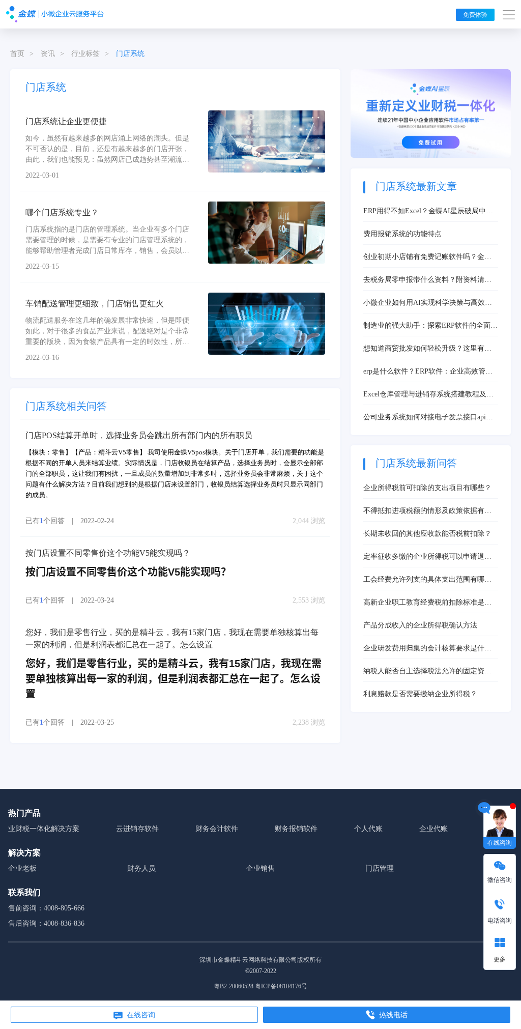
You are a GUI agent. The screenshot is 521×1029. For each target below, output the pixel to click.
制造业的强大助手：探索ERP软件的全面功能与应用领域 (430, 326)
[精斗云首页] (55, 14)
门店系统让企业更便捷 (66, 121)
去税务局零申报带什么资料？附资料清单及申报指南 (427, 280)
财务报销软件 (296, 829)
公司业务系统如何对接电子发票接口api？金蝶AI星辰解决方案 (428, 417)
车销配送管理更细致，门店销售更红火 (94, 303)
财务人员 (141, 868)
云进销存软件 (137, 829)
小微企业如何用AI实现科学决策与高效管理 (427, 303)
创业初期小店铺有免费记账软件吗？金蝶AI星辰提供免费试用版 (427, 257)
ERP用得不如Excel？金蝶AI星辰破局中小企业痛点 (428, 211)
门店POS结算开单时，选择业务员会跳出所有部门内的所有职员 (138, 435)
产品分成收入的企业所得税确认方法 (420, 625)
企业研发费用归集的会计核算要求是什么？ (423, 648)
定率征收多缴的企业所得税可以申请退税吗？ (427, 557)
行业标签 (85, 54)
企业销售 (260, 868)
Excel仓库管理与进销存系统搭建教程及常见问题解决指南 (428, 394)
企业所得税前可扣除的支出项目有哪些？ (427, 488)
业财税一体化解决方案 (43, 829)
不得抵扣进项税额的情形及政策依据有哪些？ (427, 511)
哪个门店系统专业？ (62, 212)
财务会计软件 (216, 829)
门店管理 (379, 868)
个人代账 (368, 829)
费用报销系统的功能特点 (402, 234)
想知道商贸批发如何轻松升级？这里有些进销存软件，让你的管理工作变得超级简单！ (427, 349)
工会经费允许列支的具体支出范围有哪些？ (423, 580)
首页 (17, 54)
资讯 (48, 54)
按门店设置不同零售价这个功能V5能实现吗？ (107, 553)
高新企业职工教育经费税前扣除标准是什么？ (427, 603)
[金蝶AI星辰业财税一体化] (431, 113)
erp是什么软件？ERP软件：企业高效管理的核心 (428, 372)
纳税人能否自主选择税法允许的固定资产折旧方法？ (427, 671)
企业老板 (22, 868)
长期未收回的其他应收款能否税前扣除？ (427, 533)
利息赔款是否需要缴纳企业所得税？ (420, 694)
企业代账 (433, 829)
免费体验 (475, 14)
